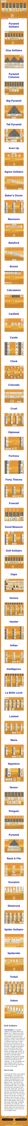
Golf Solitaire (8, 1030)
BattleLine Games (15, 1125)
